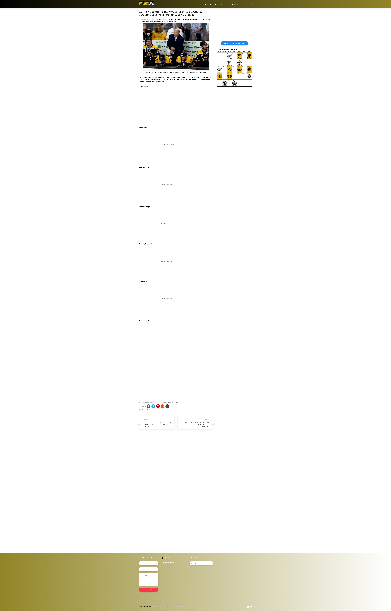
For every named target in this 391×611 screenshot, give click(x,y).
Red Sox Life (171, 607)
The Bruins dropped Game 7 (149, 20)
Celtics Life (163, 607)
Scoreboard (196, 4)
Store (244, 4)
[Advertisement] (176, 383)
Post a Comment (148, 410)
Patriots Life (180, 607)
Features (218, 4)
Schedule (208, 4)
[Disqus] (176, 464)
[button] (148, 406)
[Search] (251, 4)
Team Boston (189, 607)
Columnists (232, 4)
